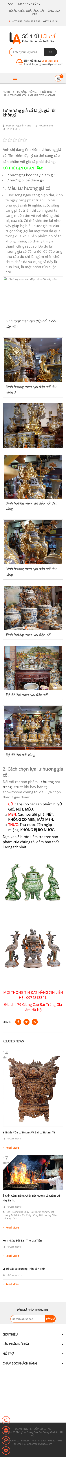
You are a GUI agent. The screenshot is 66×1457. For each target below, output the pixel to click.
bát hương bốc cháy (18, 1211)
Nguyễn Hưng (23, 125)
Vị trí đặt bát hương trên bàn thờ (24, 1268)
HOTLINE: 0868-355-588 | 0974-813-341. (35, 21)
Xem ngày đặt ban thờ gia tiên (22, 1240)
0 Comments (46, 125)
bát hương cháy (40, 1211)
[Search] (50, 52)
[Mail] (6, 1440)
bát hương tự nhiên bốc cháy (28, 1213)
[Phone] (6, 1420)
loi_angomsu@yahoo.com (47, 64)
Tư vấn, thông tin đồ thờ (34, 91)
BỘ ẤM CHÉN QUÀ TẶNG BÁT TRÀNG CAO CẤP (34, 12)
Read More (12, 1147)
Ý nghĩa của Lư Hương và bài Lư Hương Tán (29, 1132)
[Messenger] (6, 1450)
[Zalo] (6, 1430)
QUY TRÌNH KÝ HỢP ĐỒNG (24, 3)
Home (6, 91)
